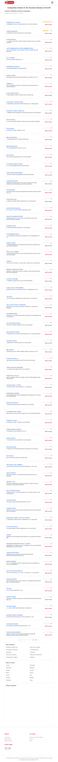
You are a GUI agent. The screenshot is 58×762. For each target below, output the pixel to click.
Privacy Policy (23, 759)
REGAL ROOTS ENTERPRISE (14, 173)
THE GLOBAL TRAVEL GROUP (14, 102)
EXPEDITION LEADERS (12, 393)
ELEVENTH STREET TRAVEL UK (15, 111)
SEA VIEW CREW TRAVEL (13, 323)
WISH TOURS (10, 155)
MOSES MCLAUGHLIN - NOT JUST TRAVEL (18, 518)
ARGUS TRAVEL (10, 438)
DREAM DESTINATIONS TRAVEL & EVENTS (18, 543)
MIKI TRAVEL (10, 350)
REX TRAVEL (10, 456)
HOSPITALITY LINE (11, 420)
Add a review (48, 24)
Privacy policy (8, 739)
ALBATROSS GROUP (12, 181)
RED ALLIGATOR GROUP (13, 490)
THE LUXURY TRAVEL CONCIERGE (16, 305)
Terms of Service (32, 759)
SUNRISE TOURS (11, 226)
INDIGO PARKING (11, 561)
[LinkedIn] (9, 748)
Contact (31, 739)
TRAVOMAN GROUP (11, 313)
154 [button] (33, 640)
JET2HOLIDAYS (10, 190)
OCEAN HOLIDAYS (11, 579)
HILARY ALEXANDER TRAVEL (14, 216)
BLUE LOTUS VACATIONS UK (14, 571)
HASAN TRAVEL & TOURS (13, 385)
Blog (31, 740)
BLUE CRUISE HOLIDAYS (13, 208)
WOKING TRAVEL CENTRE (13, 429)
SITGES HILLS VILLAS (12, 375)
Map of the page (8, 740)
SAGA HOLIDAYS (11, 473)
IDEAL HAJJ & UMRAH (12, 252)
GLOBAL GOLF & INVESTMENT (14, 288)
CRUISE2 (8, 261)
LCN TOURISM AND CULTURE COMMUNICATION (19, 48)
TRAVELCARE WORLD (12, 552)
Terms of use (7, 737)
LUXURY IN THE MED (12, 279)
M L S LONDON (10, 58)
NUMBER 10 (9, 83)
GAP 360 (8, 588)
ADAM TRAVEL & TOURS (13, 22)
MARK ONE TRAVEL (11, 146)
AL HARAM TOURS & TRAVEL (14, 164)
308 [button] (36, 640)
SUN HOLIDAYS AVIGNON (13, 632)
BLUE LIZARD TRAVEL (12, 93)
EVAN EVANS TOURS (12, 624)
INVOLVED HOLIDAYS (12, 403)
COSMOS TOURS (11, 508)
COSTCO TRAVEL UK (12, 358)
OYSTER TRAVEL (11, 500)
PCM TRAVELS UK (11, 199)
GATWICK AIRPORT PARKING (14, 615)
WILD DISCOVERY (11, 447)
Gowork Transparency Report (36, 737)
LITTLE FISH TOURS (11, 526)
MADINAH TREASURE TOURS (14, 269)
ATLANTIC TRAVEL (11, 341)
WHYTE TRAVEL (10, 119)
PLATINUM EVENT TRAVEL (13, 411)
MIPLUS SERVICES (11, 137)
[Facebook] (6, 748)
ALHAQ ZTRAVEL (11, 39)
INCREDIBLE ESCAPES (12, 66)
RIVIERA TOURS (10, 75)
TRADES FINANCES (11, 31)
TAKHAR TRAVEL (11, 606)
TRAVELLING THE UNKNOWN (14, 367)
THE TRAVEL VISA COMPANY (14, 465)
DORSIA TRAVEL (11, 243)
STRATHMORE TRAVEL (12, 234)
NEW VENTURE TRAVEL (13, 332)
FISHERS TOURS (11, 597)
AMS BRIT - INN (10, 482)
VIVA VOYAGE (10, 128)
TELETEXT (9, 296)
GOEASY (8, 535)
